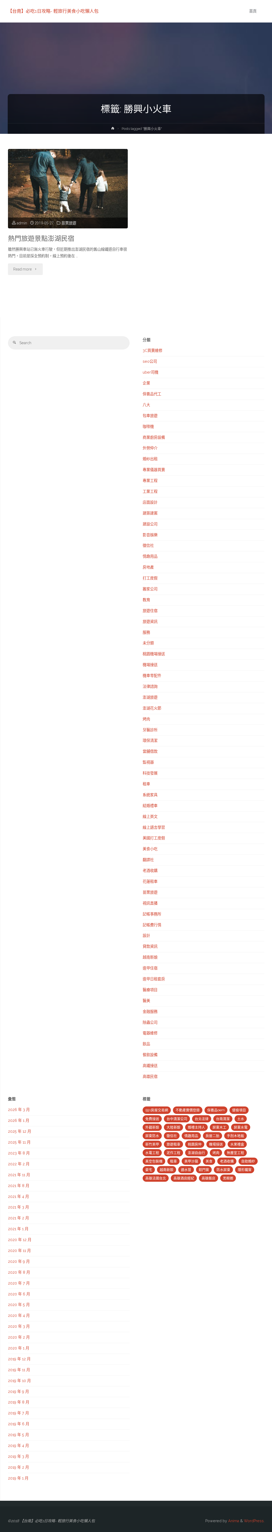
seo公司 (150, 361)
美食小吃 (150, 849)
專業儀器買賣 (154, 470)
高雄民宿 (150, 1076)
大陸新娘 (173, 1127)
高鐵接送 (150, 1066)
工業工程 (150, 491)
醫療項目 (150, 990)
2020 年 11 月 (19, 1250)
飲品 (146, 1044)
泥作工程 (173, 1153)
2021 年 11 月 (19, 1175)
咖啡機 (148, 426)
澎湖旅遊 (150, 697)
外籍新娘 (152, 1127)
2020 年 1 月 (18, 1348)
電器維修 (150, 1033)
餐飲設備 (150, 1055)
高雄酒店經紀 (183, 1178)
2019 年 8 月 (18, 1402)
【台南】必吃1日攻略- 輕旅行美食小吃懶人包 (53, 11)
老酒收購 (150, 871)
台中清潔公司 (177, 1119)
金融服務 (150, 1011)
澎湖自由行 (196, 1153)
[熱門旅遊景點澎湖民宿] (68, 188)
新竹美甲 (152, 1144)
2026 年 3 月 (19, 1110)
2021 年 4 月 (18, 1196)
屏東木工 (219, 1127)
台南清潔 (223, 1119)
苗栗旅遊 (68, 223)
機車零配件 (152, 676)
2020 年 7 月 (19, 1283)
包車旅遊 (150, 416)
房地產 (148, 567)
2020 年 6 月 (19, 1294)
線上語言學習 (154, 827)
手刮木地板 (235, 1136)
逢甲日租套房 (154, 979)
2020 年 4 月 (19, 1315)
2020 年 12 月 (19, 1240)
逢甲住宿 (150, 968)
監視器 (148, 762)
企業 (146, 383)
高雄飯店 (208, 1178)
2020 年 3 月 (19, 1326)
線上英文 (150, 816)
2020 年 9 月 (19, 1261)
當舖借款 (150, 751)
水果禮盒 (237, 1144)
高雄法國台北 (155, 1178)
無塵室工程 (235, 1153)
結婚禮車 (150, 806)
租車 (146, 784)
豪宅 (148, 1170)
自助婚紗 (248, 1161)
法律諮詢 (150, 686)
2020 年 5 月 (19, 1305)
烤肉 (146, 719)
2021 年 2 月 (18, 1218)
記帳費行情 (152, 925)
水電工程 (152, 1153)
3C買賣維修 (152, 350)
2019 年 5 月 (18, 1435)
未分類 (148, 643)
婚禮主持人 (196, 1127)
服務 (146, 632)
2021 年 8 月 (18, 1186)
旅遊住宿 (150, 611)
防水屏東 (223, 1170)
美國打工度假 (154, 838)
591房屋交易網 (156, 1110)
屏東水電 (241, 1127)
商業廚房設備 (154, 437)
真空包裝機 (154, 1161)
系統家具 (150, 795)
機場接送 (150, 665)
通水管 (186, 1170)
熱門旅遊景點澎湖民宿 (41, 238)
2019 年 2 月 (18, 1467)
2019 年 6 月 (18, 1424)
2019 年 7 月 (18, 1413)
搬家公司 (150, 589)
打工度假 (150, 578)
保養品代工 (152, 394)
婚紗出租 (150, 459)
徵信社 (148, 545)
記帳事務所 (152, 914)
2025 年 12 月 (19, 1131)
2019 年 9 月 (18, 1391)
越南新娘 (150, 957)
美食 (209, 1161)
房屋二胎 (212, 1136)
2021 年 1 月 (18, 1229)
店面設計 (150, 502)
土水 (240, 1119)
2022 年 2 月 (18, 1164)
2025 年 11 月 (19, 1142)
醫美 (146, 1001)
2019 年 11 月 (19, 1370)
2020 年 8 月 (19, 1272)
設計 (146, 935)
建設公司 (150, 524)
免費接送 (152, 1119)
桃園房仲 (195, 1144)
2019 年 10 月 (19, 1381)
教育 (146, 600)
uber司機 (150, 372)
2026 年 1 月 (18, 1120)
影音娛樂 (150, 535)
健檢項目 (239, 1110)
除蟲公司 (150, 1022)
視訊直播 (150, 903)
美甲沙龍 (191, 1161)
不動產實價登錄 (188, 1110)
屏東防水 (152, 1136)
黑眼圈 (228, 1178)
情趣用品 (150, 556)
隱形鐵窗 (245, 1170)
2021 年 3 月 (18, 1207)
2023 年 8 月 (19, 1153)
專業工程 (150, 481)
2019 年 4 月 (18, 1446)
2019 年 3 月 (18, 1456)
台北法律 (202, 1119)
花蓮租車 (150, 881)
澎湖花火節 (152, 708)
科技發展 (150, 773)
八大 (146, 405)
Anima (233, 1521)
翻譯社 (148, 860)
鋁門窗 (204, 1170)
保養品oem (216, 1110)
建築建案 (150, 513)
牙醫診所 (150, 730)
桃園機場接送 (154, 654)
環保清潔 (150, 740)
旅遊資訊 (150, 621)
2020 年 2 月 (19, 1337)
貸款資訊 (150, 946)
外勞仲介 (150, 448)
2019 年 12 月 (19, 1359)
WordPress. (254, 1521)
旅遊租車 (173, 1144)
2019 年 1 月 (18, 1478)
